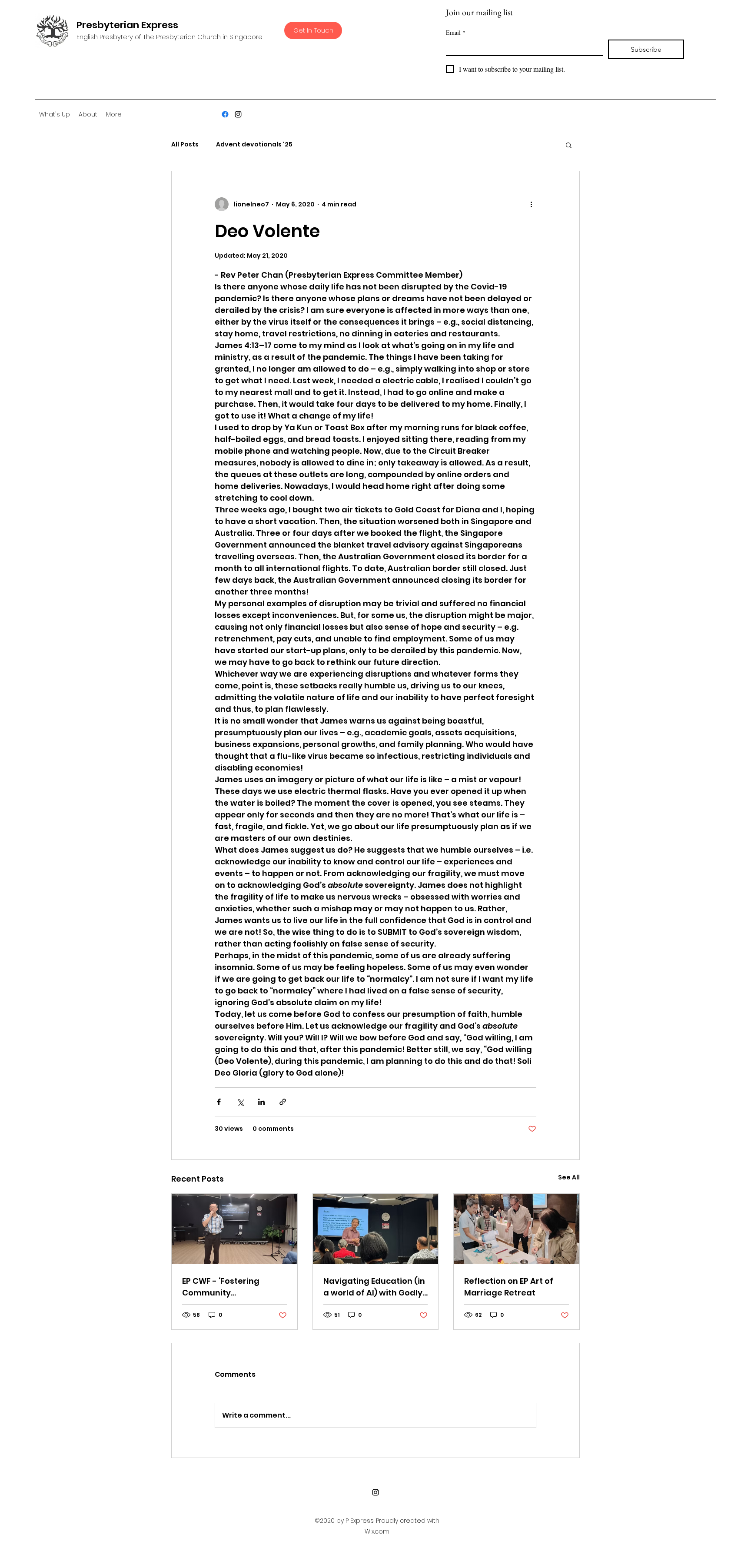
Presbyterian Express (127, 25)
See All (569, 1177)
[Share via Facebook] (219, 1102)
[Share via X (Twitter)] (240, 1102)
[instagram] (238, 114)
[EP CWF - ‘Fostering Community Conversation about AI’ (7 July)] (234, 1229)
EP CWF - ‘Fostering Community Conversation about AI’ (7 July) (234, 1287)
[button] (569, 144)
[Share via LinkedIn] (261, 1102)
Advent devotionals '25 (254, 144)
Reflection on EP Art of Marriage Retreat (508, 1286)
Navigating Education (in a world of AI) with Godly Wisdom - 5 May (374, 1287)
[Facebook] (225, 114)
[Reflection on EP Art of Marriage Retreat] (516, 1229)
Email (455, 32)
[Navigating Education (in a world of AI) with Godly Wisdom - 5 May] (376, 1229)
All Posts (185, 144)
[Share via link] (283, 1102)
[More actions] (531, 204)
